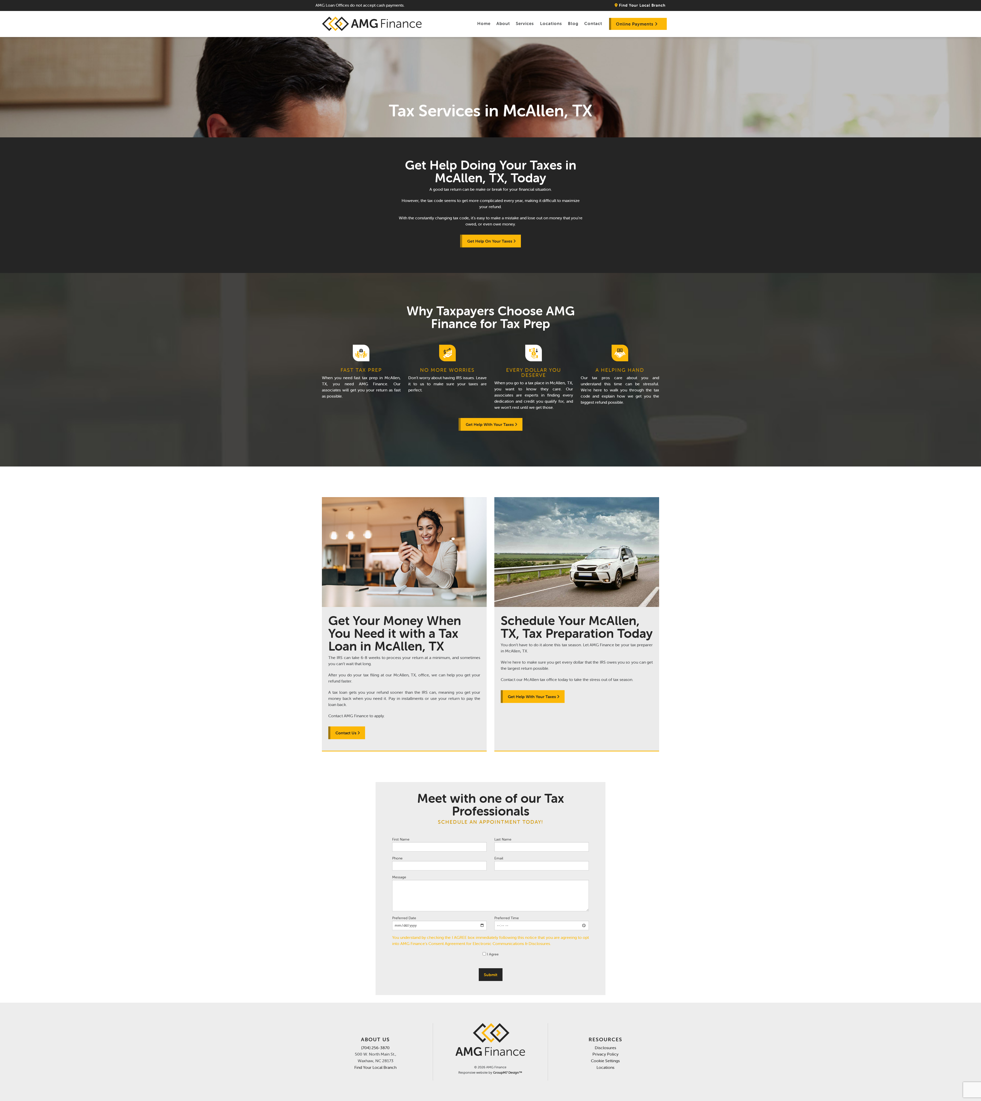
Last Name (502, 839)
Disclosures (605, 1047)
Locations (551, 23)
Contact (593, 23)
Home (484, 23)
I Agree (492, 954)
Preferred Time (506, 918)
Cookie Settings (605, 1060)
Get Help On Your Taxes (490, 241)
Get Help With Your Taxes (490, 424)
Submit (490, 974)
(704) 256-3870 (375, 1047)
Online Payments (635, 24)
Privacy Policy (605, 1054)
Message (399, 877)
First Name (401, 839)
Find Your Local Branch (641, 5)
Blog (573, 23)
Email (498, 858)
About (503, 23)
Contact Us (346, 732)
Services (525, 23)
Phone (397, 858)
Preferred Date (404, 918)
